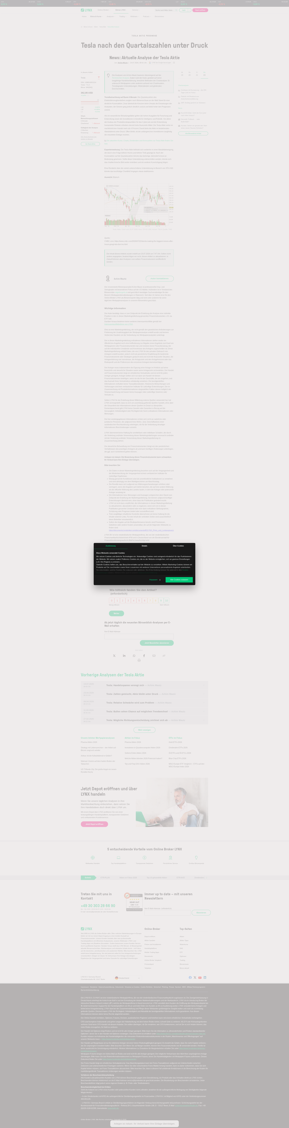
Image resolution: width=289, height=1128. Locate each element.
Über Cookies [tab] (178, 546)
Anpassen (153, 580)
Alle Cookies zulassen (179, 580)
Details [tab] (144, 546)
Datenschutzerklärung (148, 573)
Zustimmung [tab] (111, 546)
